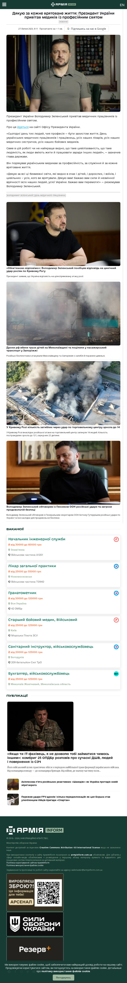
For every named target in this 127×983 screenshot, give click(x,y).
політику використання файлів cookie (66, 971)
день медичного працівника (50, 195)
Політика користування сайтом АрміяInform (27, 862)
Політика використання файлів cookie (24, 865)
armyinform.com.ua (81, 854)
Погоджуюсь (63, 977)
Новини (63, 22)
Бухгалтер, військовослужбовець (38, 673)
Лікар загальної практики (32, 566)
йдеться (23, 126)
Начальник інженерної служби (36, 539)
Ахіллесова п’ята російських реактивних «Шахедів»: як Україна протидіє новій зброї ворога (69, 783)
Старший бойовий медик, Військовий (42, 620)
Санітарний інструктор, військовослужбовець (50, 646)
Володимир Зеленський (20, 195)
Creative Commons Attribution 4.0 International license (70, 847)
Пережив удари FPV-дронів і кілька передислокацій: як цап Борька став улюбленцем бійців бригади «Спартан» (65, 798)
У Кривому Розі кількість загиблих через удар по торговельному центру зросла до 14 (63, 427)
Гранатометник (22, 593)
